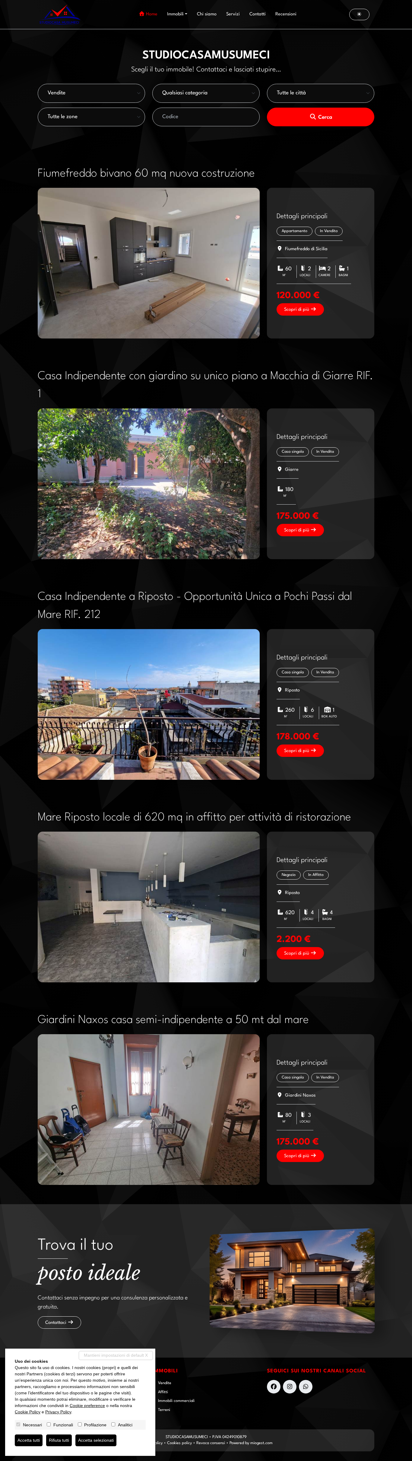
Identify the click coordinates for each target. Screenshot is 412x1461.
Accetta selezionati (96, 1440)
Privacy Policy (58, 1411)
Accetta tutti (28, 1440)
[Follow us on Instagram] (289, 1386)
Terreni (164, 1410)
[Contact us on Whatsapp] (305, 1386)
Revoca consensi (210, 1443)
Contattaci (56, 1323)
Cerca (324, 117)
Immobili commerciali (176, 1401)
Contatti (257, 14)
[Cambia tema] (359, 14)
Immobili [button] (175, 14)
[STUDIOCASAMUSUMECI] (59, 14)
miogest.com (261, 1443)
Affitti (163, 1392)
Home (151, 14)
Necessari (32, 1424)
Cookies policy (179, 1443)
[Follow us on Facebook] (273, 1386)
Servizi (233, 14)
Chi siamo (207, 14)
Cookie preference (87, 1405)
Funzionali (63, 1424)
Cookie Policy (27, 1411)
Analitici (125, 1424)
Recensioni (285, 14)
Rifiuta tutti (59, 1440)
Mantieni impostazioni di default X (116, 1355)
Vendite (164, 1383)
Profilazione (95, 1424)
